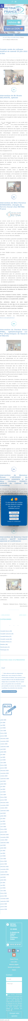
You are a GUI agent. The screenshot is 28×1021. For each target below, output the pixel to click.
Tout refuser (14, 515)
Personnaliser (14, 518)
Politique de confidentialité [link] (14, 521)
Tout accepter (14, 512)
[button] (2, 6)
